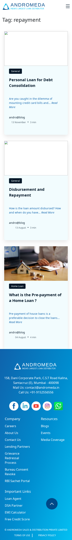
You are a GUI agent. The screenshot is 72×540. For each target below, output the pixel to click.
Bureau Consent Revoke (16, 471)
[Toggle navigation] (68, 6)
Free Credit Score (17, 519)
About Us (11, 433)
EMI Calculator (15, 512)
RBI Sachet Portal (17, 481)
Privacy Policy (47, 535)
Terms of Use (22, 535)
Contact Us (13, 440)
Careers (10, 426)
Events (45, 433)
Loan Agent (13, 499)
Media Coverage (53, 440)
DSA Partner (14, 505)
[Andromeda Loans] (24, 6)
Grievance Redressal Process (12, 458)
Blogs (45, 426)
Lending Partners (17, 447)
